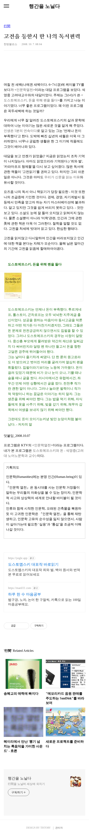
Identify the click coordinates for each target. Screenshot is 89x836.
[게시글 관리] (24, 626)
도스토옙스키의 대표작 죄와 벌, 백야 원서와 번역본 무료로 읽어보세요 (44, 572)
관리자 (59, 827)
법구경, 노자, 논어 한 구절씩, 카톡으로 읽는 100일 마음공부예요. (44, 602)
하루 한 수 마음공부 (24, 594)
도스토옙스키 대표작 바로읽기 (33, 564)
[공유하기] (19, 626)
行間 (7, 26)
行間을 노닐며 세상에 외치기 (26, 784)
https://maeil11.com (19, 588)
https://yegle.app (17, 558)
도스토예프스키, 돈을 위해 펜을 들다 (31, 100)
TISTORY (45, 827)
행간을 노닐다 (44, 6)
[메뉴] (6, 6)
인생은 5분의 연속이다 (20, 130)
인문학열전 (24, 89)
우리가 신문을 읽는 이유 (62, 177)
